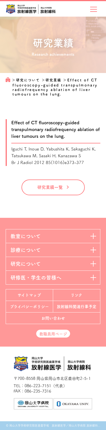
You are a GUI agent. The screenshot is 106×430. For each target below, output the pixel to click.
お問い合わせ (53, 318)
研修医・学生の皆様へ (35, 277)
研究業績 (54, 80)
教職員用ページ (53, 334)
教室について (25, 236)
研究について (28, 80)
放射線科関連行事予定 (76, 307)
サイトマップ (29, 295)
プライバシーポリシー (29, 307)
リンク (76, 295)
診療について (25, 249)
